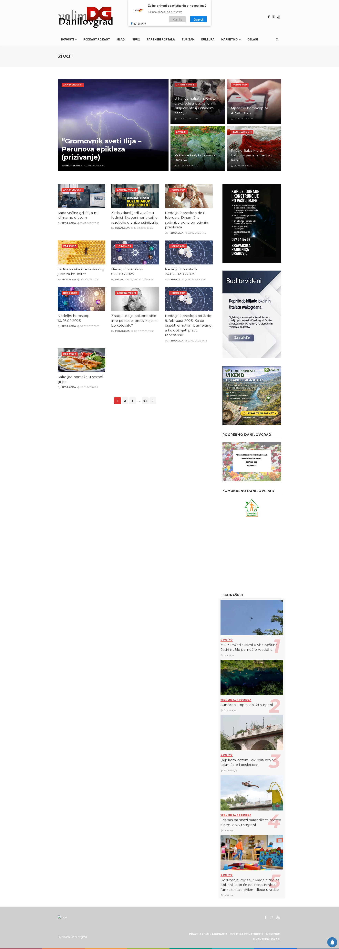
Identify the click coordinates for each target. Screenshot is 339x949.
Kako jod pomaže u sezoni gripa (80, 379)
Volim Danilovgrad (74, 937)
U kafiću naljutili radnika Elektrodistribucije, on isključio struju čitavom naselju (195, 105)
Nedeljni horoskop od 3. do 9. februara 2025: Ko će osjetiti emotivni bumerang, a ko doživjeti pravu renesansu (188, 325)
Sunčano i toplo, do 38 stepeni (247, 705)
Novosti (67, 39)
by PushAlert (140, 23)
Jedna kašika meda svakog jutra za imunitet (81, 271)
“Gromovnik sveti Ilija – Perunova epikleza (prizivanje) (101, 149)
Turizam (188, 39)
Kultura (207, 39)
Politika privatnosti (246, 934)
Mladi (121, 39)
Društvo (227, 640)
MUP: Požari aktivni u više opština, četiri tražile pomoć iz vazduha (249, 647)
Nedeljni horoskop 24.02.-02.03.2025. (181, 271)
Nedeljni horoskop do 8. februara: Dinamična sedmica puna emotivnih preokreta (186, 220)
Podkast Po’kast (96, 39)
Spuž (136, 39)
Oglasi (252, 39)
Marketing (229, 39)
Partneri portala (161, 39)
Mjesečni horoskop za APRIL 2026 (249, 110)
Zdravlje (69, 246)
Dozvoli (198, 19)
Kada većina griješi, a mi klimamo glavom (78, 215)
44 (145, 400)
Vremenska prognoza (236, 700)
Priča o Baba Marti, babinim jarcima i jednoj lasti (251, 155)
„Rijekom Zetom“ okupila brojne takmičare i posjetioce (248, 762)
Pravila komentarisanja (208, 934)
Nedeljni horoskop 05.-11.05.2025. (127, 271)
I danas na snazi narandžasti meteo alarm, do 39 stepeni (251, 822)
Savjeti (181, 132)
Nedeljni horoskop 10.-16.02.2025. (73, 318)
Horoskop (239, 85)
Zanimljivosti (72, 85)
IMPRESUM (272, 934)
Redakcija (72, 165)
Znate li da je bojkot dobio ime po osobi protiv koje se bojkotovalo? (134, 320)
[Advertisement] (251, 555)
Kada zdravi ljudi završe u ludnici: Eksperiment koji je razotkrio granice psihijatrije (134, 217)
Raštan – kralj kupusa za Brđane (195, 157)
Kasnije (177, 19)
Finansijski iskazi (266, 939)
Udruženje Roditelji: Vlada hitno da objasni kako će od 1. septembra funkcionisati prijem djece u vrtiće (250, 885)
